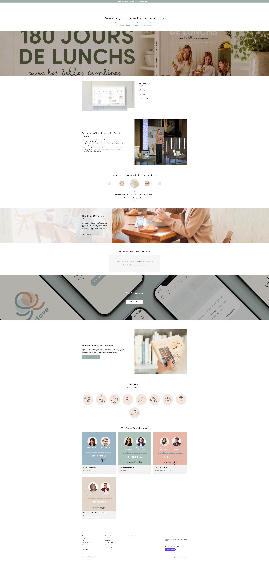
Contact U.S (108, 542)
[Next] (162, 183)
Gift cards (107, 540)
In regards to (85, 540)
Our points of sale (86, 544)
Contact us (84, 551)
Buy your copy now (91, 359)
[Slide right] (132, 109)
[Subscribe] (146, 266)
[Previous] (106, 183)
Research (84, 537)
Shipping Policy (109, 544)
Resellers (130, 540)
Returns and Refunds (110, 546)
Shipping (141, 90)
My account (108, 537)
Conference (85, 546)
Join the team (85, 549)
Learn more (134, 303)
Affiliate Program (132, 537)
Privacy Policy (108, 549)
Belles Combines (88, 558)
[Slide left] (129, 109)
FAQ (83, 542)
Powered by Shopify (86, 560)
